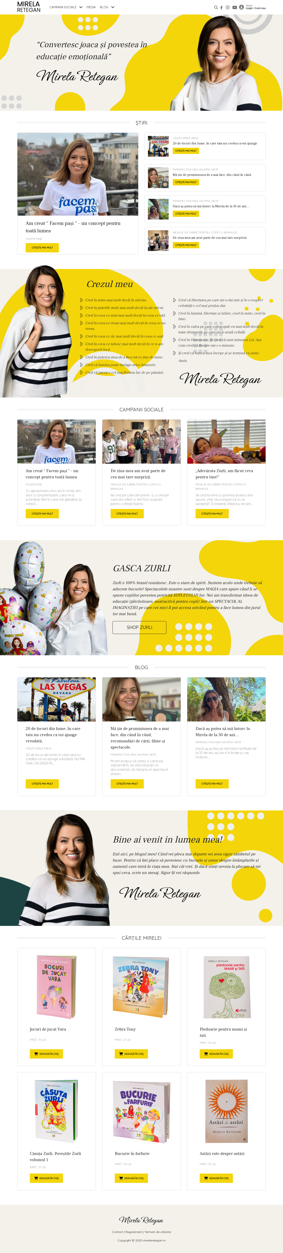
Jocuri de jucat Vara (56, 1007)
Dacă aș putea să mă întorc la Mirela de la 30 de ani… (205, 209)
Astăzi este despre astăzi (226, 1131)
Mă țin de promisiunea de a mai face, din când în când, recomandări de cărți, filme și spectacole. (205, 177)
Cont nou (260, 8)
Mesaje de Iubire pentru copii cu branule (205, 232)
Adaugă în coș (49, 1053)
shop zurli (139, 627)
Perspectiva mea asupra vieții (195, 169)
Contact (117, 1232)
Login (249, 8)
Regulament (134, 1232)
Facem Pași (34, 239)
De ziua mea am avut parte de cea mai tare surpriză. (205, 240)
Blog (104, 7)
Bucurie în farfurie (141, 1131)
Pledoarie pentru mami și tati (226, 1007)
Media (91, 7)
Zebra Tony (141, 1007)
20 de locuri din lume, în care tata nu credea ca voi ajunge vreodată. (205, 146)
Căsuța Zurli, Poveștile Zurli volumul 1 (56, 1131)
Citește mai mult (42, 247)
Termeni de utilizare (157, 1232)
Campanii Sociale (63, 7)
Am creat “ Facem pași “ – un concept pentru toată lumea (77, 193)
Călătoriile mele (185, 138)
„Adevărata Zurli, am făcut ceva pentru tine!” (226, 473)
